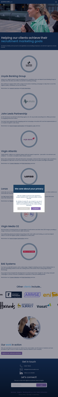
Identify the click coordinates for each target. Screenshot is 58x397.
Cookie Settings (24, 208)
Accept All (35, 208)
